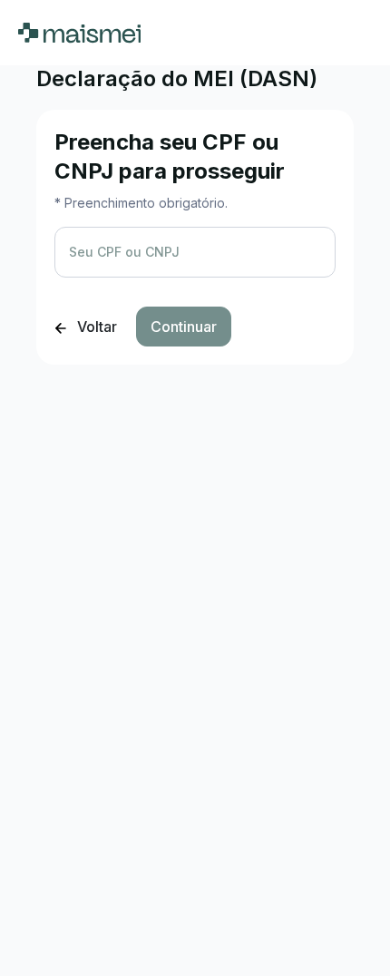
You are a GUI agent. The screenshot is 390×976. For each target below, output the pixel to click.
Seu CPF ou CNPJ (124, 251)
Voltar (95, 326)
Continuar (184, 326)
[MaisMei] (79, 33)
